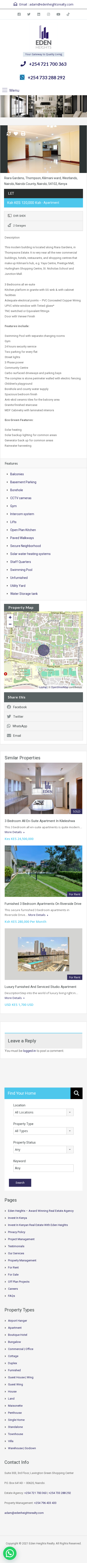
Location (19, 1105)
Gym (13, 506)
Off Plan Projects (18, 1281)
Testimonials (16, 1246)
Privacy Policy (16, 1232)
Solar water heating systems (30, 554)
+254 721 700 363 (47, 64)
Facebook (20, 707)
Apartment (15, 1327)
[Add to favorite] (16, 135)
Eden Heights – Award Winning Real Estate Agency (41, 1210)
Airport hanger (17, 1320)
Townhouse (15, 1434)
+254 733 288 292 (46, 77)
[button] (10, 1553)
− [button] (10, 624)
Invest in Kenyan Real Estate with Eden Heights (38, 1225)
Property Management (22, 1260)
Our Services (16, 1253)
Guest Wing (15, 1384)
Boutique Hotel (17, 1334)
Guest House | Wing (20, 1377)
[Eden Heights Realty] (43, 37)
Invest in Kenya (17, 1218)
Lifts (13, 522)
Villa (10, 1441)
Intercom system (22, 514)
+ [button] (10, 617)
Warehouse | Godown (22, 1448)
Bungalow (14, 1342)
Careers (13, 1288)
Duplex (12, 1363)
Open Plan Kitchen (23, 530)
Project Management (21, 1239)
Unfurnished (19, 578)
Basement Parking (23, 482)
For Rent (13, 1267)
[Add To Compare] (9, 134)
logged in (29, 1051)
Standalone (15, 1427)
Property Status (24, 1142)
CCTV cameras (20, 498)
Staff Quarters (20, 562)
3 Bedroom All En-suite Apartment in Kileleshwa (40, 821)
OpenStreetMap (59, 687)
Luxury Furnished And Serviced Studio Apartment (40, 987)
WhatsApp (19, 726)
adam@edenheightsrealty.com (51, 4)
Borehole (16, 490)
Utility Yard (17, 586)
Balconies (17, 474)
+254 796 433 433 (45, 1503)
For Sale (13, 1274)
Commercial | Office (20, 1349)
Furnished (14, 1370)
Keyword (19, 1161)
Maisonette (15, 1405)
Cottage (13, 1356)
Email (17, 735)
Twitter (18, 716)
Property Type (23, 1124)
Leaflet (43, 687)
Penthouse (15, 1412)
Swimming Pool (21, 570)
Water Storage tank (24, 593)
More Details (14, 832)
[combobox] (43, 1112)
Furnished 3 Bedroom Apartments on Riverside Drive (43, 904)
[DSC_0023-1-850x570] (43, 149)
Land (11, 1398)
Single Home (16, 1419)
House (12, 1391)
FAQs (11, 1295)
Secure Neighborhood (25, 546)
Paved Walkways (22, 538)
